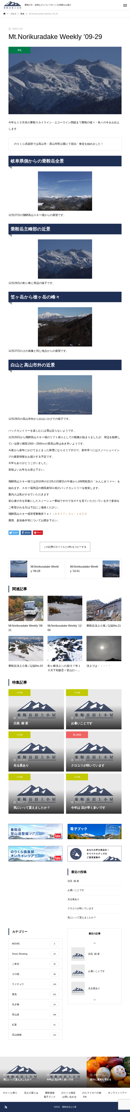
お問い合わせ (69, 1096)
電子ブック (50, 1096)
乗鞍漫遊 (50, 1092)
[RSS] (6, 1107)
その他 (19, 692)
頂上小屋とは (31, 1092)
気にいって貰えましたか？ (82, 917)
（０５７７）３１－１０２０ (69, 513)
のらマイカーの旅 (91, 1092)
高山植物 (77, 735)
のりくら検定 (68, 1092)
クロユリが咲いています (81, 908)
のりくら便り (10, 1092)
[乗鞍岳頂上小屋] (12, 5)
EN (84, 1096)
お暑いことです (76, 890)
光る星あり (73, 899)
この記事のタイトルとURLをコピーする (65, 546)
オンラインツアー (117, 1092)
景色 (19, 50)
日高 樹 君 (73, 881)
